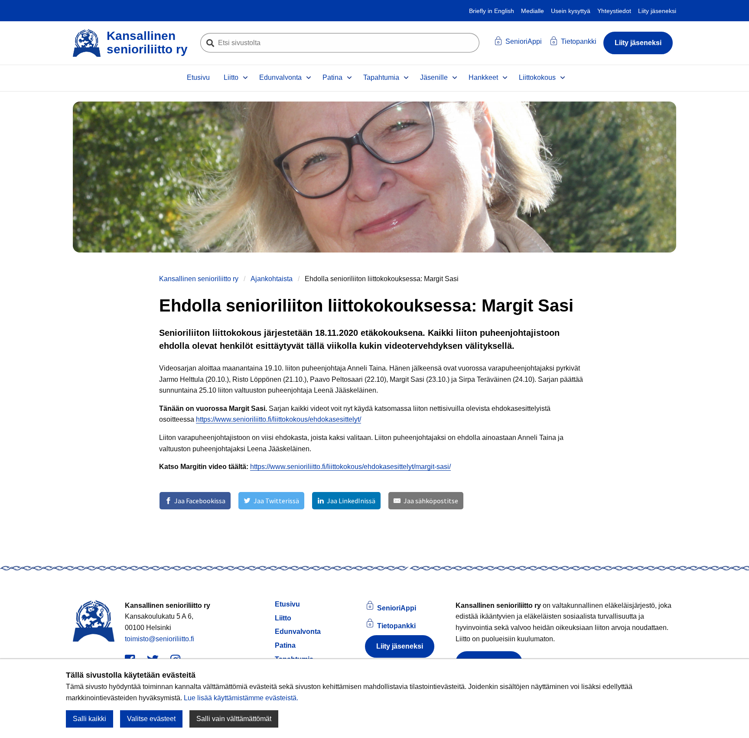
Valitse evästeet (151, 718)
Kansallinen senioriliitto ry (198, 278)
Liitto (231, 77)
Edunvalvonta (280, 77)
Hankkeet (483, 77)
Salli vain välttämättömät (233, 718)
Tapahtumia (381, 77)
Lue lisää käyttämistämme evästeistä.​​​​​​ (241, 697)
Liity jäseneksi (657, 10)
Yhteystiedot (614, 10)
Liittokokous (537, 77)
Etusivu (198, 77)
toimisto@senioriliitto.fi (159, 639)
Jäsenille (434, 77)
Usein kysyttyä (570, 10)
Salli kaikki (89, 718)
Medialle (532, 10)
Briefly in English (491, 10)
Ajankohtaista (272, 278)
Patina (332, 77)
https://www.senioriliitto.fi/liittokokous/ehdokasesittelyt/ (278, 419)
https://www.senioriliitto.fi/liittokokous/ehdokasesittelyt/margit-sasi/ (350, 466)
